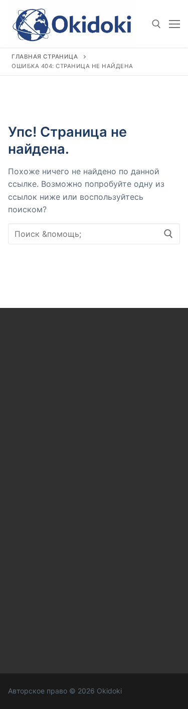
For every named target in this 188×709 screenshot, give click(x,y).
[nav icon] (174, 24)
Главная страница (45, 56)
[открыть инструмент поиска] (156, 24)
